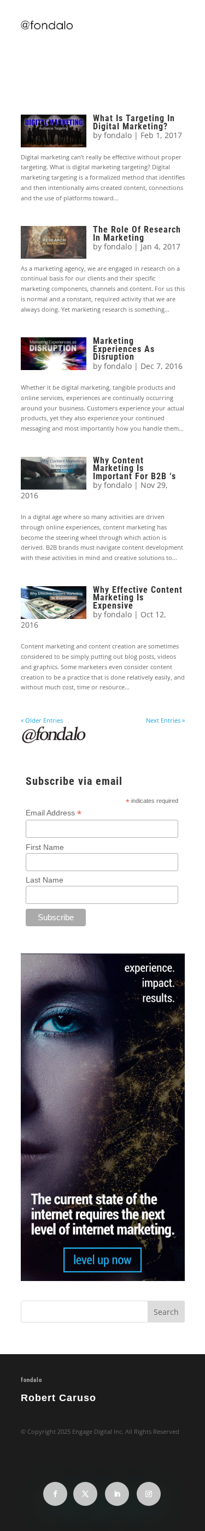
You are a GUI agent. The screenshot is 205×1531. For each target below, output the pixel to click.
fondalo (118, 135)
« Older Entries (42, 720)
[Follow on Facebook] (55, 1494)
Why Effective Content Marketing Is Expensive (138, 598)
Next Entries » (165, 720)
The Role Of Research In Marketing (137, 233)
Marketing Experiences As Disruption (124, 349)
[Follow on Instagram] (149, 1494)
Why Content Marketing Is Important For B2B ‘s (134, 468)
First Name (45, 847)
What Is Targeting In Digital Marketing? (134, 122)
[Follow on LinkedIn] (117, 1494)
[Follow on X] (85, 1494)
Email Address (53, 813)
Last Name (44, 879)
